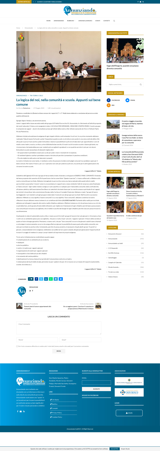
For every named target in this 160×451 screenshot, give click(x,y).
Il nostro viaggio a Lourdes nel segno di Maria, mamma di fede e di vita (132, 123)
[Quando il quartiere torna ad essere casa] (115, 207)
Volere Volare (126, 277)
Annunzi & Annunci (85, 20)
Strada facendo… (126, 267)
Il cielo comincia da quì (44, 2)
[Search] (114, 21)
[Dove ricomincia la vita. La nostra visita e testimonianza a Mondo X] (135, 183)
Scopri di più (125, 449)
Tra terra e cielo (126, 272)
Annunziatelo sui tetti (126, 243)
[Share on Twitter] (41, 279)
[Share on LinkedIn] (46, 279)
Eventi (97, 20)
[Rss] (143, 1)
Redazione (26, 108)
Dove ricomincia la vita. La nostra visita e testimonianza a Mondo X (135, 193)
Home (48, 20)
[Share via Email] (61, 279)
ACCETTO (114, 449)
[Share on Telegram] (56, 279)
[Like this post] (31, 279)
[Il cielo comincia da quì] (135, 207)
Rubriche (70, 20)
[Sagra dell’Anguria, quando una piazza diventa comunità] (125, 50)
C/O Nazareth (126, 248)
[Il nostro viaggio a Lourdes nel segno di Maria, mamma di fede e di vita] (113, 124)
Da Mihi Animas (126, 253)
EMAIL (84, 378)
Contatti (106, 20)
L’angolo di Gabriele (126, 262)
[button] (33, 1)
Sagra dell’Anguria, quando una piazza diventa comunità (122, 67)
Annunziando (59, 20)
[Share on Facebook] (36, 279)
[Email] (140, 1)
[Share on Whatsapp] (51, 279)
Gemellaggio (126, 258)
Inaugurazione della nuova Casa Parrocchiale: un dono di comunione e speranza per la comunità (132, 139)
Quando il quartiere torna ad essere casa (115, 217)
